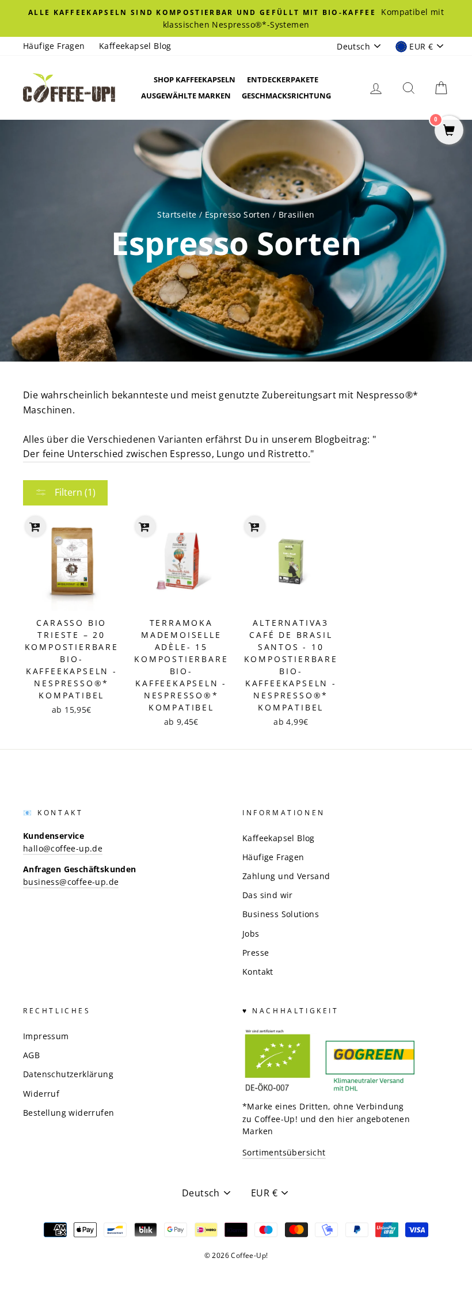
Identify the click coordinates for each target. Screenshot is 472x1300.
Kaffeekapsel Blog (135, 45)
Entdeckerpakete (282, 79)
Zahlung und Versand (286, 876)
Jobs (251, 933)
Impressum (46, 1036)
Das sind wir (267, 895)
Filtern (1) (74, 492)
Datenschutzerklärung (68, 1074)
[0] (449, 131)
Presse (255, 952)
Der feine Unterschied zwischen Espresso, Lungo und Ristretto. (166, 453)
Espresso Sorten (238, 214)
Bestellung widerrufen (68, 1112)
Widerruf (41, 1093)
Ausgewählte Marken (186, 95)
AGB (31, 1055)
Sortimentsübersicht (284, 1152)
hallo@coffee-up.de (62, 848)
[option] (236, 18)
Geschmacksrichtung (286, 95)
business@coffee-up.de (71, 881)
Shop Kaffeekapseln (194, 79)
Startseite (176, 214)
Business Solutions (280, 914)
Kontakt (257, 971)
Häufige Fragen (54, 45)
